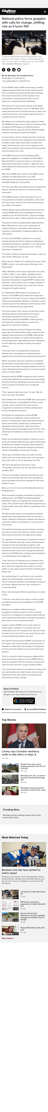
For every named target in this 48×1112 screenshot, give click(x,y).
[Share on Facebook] (8, 69)
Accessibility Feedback (36, 709)
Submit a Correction (13, 709)
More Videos (7, 938)
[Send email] (19, 69)
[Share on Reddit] (14, 69)
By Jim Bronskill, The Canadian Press (17, 75)
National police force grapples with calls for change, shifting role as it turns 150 (24, 22)
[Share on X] (3, 69)
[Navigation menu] (45, 11)
